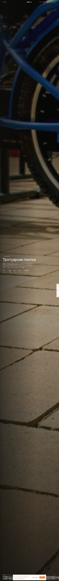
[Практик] (6, 578)
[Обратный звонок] (58, 296)
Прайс (44, 1)
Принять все (42, 577)
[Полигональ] (47, 578)
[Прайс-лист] (58, 288)
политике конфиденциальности (19, 578)
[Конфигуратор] (58, 290)
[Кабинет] (58, 293)
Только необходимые (35, 577)
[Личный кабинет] (47, 2)
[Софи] (53, 578)
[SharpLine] (12, 578)
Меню (5, 1)
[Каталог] (58, 285)
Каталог (40, 1)
